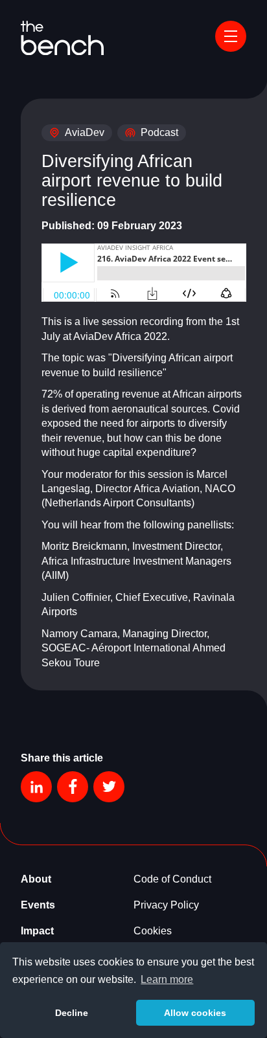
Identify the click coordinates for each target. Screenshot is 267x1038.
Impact (37, 930)
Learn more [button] (167, 979)
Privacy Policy (166, 904)
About (36, 879)
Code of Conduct (172, 879)
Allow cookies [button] (195, 1013)
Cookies (153, 930)
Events (38, 904)
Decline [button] (71, 1013)
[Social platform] (36, 786)
